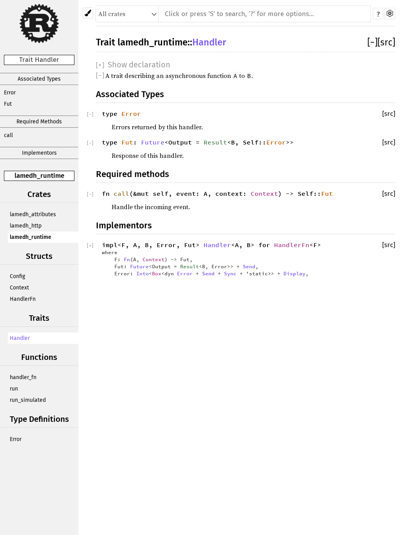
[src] (386, 42)
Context (19, 287)
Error (10, 92)
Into (142, 273)
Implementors (39, 153)
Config (17, 276)
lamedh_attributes (33, 214)
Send (249, 266)
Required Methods (39, 121)
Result (215, 142)
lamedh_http (26, 225)
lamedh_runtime (39, 176)
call (8, 135)
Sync (230, 273)
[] (372, 42)
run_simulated (28, 400)
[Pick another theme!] (88, 13)
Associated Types (39, 79)
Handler (20, 338)
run (14, 388)
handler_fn (23, 377)
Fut (8, 104)
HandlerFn (23, 299)
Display (294, 273)
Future (152, 142)
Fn (127, 259)
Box (156, 273)
